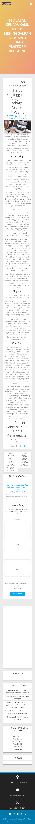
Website (17, 569)
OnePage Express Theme (19, 821)
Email (17, 557)
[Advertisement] (17, 637)
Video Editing (17, 739)
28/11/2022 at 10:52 (17, 492)
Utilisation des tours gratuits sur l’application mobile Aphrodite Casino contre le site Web (17, 704)
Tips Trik (18, 118)
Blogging (11, 118)
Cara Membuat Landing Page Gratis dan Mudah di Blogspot (17, 486)
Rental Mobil (17, 744)
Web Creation (17, 736)
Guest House (17, 747)
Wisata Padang (17, 741)
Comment (17, 519)
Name (18, 545)
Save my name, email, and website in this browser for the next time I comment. (17, 586)
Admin (11, 116)
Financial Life (17, 749)
